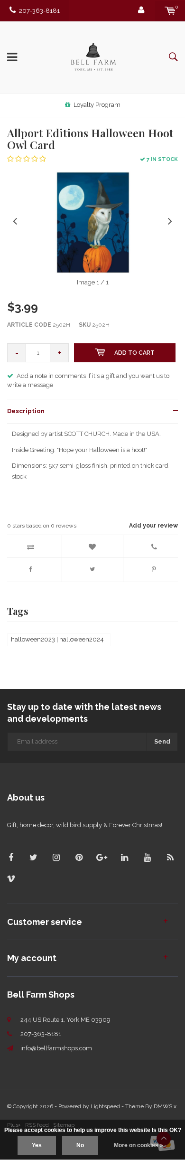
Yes (37, 1145)
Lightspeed (105, 1106)
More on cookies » (138, 1145)
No (80, 1145)
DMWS (163, 1106)
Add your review (153, 525)
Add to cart (134, 352)
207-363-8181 (39, 10)
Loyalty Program (97, 104)
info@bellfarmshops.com (56, 1048)
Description (26, 411)
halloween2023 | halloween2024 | (59, 639)
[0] (170, 10)
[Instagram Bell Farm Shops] (56, 857)
